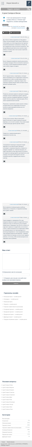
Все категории (5, 418)
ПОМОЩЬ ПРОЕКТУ (5, 445)
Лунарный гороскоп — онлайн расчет (13, 311)
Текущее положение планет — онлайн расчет (15, 319)
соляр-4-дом (5, 24)
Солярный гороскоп (20, 27)
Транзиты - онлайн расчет (10, 304)
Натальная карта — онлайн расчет (12, 296)
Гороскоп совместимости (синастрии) (13, 306)
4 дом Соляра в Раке (7, 399)
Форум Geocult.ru (12, 3)
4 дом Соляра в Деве (7, 397)
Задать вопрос (13, 9)
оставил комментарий (15, 58)
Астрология (5, 420)
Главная (3, 442)
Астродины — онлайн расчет (11, 299)
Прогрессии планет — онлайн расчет (13, 314)
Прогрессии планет (7, 434)
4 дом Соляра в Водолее (8, 387)
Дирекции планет (6, 436)
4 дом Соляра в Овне (7, 406)
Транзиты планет (6, 425)
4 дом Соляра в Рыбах (7, 385)
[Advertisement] (16, 183)
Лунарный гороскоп (7, 432)
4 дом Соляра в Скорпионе (8, 394)
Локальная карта (8, 301)
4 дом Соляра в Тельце (7, 404)
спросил (4, 26)
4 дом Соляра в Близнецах (8, 402)
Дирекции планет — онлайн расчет (13, 317)
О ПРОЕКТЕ (24, 443)
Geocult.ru (13, 443)
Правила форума (10, 442)
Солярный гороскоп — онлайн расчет (13, 309)
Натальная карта (6, 423)
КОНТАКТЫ (18, 443)
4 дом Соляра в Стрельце (8, 392)
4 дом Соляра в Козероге (8, 390)
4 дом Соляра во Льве (7, 409)
